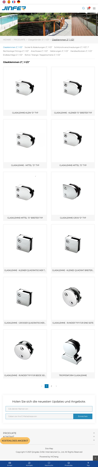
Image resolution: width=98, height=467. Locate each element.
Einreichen (83, 416)
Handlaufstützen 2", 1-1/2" (81, 51)
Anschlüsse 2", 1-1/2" (39, 51)
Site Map (49, 448)
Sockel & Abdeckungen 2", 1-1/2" (38, 47)
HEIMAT (7, 39)
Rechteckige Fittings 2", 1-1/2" (16, 51)
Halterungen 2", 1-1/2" (59, 51)
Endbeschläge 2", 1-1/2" (13, 55)
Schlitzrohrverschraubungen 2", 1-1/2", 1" (71, 47)
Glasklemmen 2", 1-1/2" (63, 39)
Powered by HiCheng (49, 456)
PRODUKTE (19, 39)
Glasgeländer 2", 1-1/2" (38, 39)
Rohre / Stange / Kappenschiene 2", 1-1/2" (42, 55)
